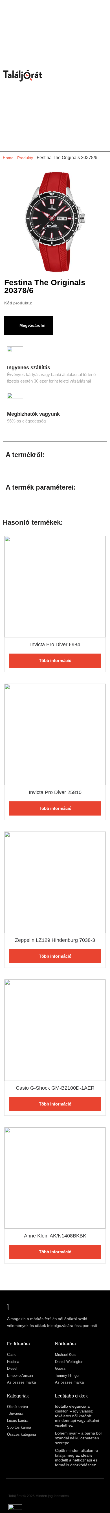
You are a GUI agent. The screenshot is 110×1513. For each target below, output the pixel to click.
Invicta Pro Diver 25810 (55, 792)
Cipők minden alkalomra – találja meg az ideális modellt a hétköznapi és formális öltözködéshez (78, 1457)
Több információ (55, 660)
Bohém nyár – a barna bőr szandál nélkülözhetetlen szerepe (78, 1438)
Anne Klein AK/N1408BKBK (55, 1236)
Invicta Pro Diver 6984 (55, 644)
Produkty (25, 157)
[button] (103, 75)
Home (8, 157)
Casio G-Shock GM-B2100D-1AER (55, 1088)
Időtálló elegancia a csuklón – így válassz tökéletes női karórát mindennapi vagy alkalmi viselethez (77, 1415)
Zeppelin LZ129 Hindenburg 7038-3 (55, 940)
